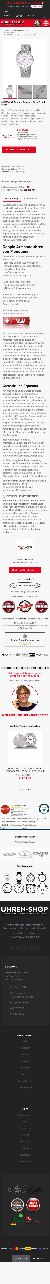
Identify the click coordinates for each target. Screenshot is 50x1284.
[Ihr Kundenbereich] (44, 10)
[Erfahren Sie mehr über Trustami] (3, 828)
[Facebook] (18, 948)
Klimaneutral (21, 619)
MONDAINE (28, 559)
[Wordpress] (12, 948)
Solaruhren (8, 32)
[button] (19, 13)
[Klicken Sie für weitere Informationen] (25, 817)
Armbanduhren (19, 30)
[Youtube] (38, 948)
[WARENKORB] (31, 13)
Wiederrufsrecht (26, 628)
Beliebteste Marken (25, 836)
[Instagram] (25, 948)
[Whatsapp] (31, 948)
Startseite (8, 30)
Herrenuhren (32, 30)
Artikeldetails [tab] (30, 198)
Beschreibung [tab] (11, 198)
